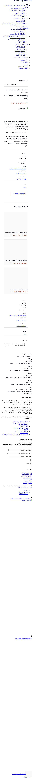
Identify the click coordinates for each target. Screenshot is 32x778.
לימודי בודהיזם (24, 426)
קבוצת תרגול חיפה (21, 179)
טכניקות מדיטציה (23, 425)
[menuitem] (14, 4)
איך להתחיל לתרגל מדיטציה (20, 423)
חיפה (25, 173)
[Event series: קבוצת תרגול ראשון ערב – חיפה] (24, 361)
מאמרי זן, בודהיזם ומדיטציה (21, 428)
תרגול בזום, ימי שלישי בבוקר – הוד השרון (16, 260)
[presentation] (15, 221)
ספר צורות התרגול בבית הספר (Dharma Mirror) (15, 434)
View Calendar (28, 394)
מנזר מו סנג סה (28, 479)
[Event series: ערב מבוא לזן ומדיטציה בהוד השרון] (24, 368)
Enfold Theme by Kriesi (25, 487)
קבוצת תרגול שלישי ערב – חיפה (18, 169)
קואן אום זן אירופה (27, 475)
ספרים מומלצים (24, 433)
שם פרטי (28, 456)
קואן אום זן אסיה (27, 478)
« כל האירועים (23, 81)
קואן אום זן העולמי (27, 473)
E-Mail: (28, 450)
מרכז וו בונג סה (28, 481)
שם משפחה (27, 453)
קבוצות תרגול (19, 173)
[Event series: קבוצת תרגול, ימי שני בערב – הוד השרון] (10, 234)
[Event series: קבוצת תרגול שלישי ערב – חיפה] (11, 291)
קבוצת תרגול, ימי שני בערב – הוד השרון (16, 232)
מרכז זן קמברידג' (27, 483)
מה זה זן (26, 429)
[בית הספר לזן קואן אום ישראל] (23, 1)
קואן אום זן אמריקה (26, 476)
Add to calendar (19, 193)
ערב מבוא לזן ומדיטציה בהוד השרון (20, 370)
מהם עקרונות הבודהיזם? (21, 431)
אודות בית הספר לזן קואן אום (20, 421)
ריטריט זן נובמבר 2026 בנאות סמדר (20, 391)
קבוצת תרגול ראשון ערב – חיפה (21, 363)
